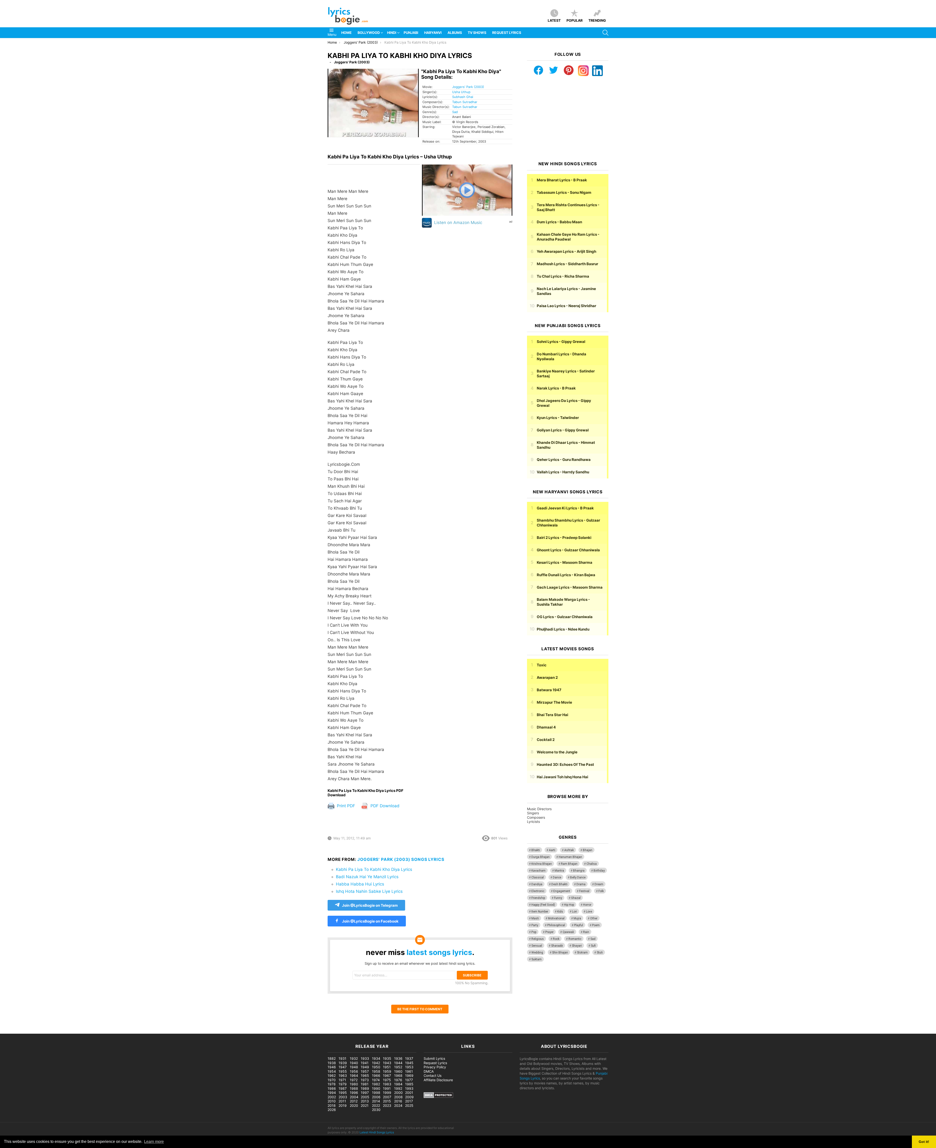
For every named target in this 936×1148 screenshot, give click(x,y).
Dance (557, 877)
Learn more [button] (154, 1141)
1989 (365, 1088)
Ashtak (569, 850)
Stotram (582, 952)
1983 (387, 1084)
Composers (536, 817)
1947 (343, 1067)
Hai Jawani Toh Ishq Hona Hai (562, 777)
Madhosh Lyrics (567, 264)
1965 (365, 1075)
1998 (376, 1092)
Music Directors (539, 809)
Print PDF (345, 805)
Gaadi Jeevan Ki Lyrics (565, 508)
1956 (354, 1071)
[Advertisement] (567, 118)
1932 (354, 1058)
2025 (409, 1105)
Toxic (541, 665)
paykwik (69, 1031)
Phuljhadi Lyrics (563, 629)
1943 (387, 1063)
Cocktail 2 (546, 739)
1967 (387, 1075)
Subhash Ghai (462, 97)
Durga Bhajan (540, 857)
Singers (533, 813)
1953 (409, 1067)
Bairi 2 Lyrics (564, 537)
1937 (409, 1058)
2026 (332, 1110)
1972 (354, 1080)
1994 (332, 1092)
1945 (409, 1063)
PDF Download (384, 805)
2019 (343, 1105)
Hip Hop (569, 904)
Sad (455, 112)
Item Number (539, 911)
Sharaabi (557, 945)
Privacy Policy (435, 1067)
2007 (387, 1097)
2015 (387, 1101)
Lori (574, 911)
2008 (398, 1097)
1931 (342, 1058)
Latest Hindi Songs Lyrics (377, 1132)
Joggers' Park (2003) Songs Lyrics (400, 859)
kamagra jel (86, 1031)
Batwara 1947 (549, 690)
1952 (398, 1067)
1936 (398, 1058)
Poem (596, 925)
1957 (365, 1071)
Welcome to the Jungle (557, 752)
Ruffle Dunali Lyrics (566, 575)
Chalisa (591, 864)
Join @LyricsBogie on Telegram (370, 905)
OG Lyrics (565, 616)
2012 (354, 1101)
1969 (409, 1075)
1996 (354, 1092)
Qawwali (568, 932)
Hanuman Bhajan (570, 857)
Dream (599, 884)
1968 (398, 1075)
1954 (332, 1071)
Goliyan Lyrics (563, 430)
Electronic (537, 891)
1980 (354, 1084)
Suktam (536, 959)
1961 (409, 1071)
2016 (398, 1101)
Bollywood (369, 32)
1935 (387, 1058)
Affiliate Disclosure (438, 1080)
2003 (343, 1097)
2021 (365, 1105)
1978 (332, 1084)
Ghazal (576, 898)
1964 (354, 1075)
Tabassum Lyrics (564, 192)
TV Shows (477, 32)
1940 (354, 1063)
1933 (365, 1058)
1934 (376, 1058)
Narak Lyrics (556, 388)
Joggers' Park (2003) (468, 87)
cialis (24, 1031)
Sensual (536, 945)
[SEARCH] (605, 33)
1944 (398, 1063)
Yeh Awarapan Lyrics (566, 251)
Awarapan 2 (547, 677)
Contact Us (432, 1075)
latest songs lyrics (439, 952)
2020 (354, 1105)
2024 (398, 1105)
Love (589, 911)
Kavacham (538, 870)
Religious (537, 939)
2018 (332, 1105)
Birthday (599, 870)
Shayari (577, 945)
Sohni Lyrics (561, 341)
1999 (387, 1092)
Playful (578, 925)
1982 (376, 1084)
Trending (597, 20)
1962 (332, 1075)
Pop (533, 932)
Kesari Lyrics (564, 562)
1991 (387, 1088)
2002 (332, 1097)
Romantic (574, 939)
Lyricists (533, 821)
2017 (409, 1101)
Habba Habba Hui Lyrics (360, 884)
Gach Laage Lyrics (570, 587)
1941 (365, 1063)
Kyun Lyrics (558, 417)
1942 (376, 1063)
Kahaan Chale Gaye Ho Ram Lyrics (568, 237)
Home (346, 32)
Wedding (537, 952)
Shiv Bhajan (560, 952)
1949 (365, 1067)
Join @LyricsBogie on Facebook (370, 921)
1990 (376, 1088)
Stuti (600, 952)
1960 (398, 1071)
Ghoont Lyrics (568, 550)
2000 (398, 1092)
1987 (343, 1088)
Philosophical (556, 925)
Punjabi (411, 32)
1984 (398, 1084)
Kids (560, 911)
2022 (376, 1105)
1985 (409, 1084)
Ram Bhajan (569, 864)
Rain (586, 932)
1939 (343, 1063)
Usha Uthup (461, 92)
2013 (365, 1101)
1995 (343, 1092)
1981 (365, 1084)
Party (534, 925)
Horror (587, 904)
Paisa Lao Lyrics (566, 305)
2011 (342, 1101)
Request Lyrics (506, 32)
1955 (343, 1071)
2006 (376, 1097)
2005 (365, 1097)
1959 (387, 1071)
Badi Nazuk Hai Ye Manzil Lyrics (367, 876)
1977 (409, 1080)
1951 (387, 1067)
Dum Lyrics (559, 222)
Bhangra (579, 870)
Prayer (549, 932)
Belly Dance (577, 877)
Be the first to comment (419, 1009)
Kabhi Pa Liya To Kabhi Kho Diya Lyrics (374, 869)
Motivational (556, 918)
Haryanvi (433, 32)
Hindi (391, 32)
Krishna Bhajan (541, 864)
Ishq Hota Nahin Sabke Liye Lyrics (369, 891)
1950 (376, 1067)
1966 (376, 1075)
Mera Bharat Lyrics (562, 180)
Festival (584, 891)
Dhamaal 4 (546, 727)
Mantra (559, 870)
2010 (332, 1101)
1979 (343, 1084)
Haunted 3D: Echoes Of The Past (565, 764)
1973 (365, 1080)
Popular (574, 20)
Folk (601, 891)
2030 (376, 1110)
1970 (332, 1080)
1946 (332, 1067)
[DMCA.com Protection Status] (438, 1097)
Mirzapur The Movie (554, 702)
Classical (537, 877)
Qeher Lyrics (564, 459)
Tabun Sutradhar (464, 102)
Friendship (538, 898)
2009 (409, 1097)
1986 (332, 1088)
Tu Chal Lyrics (563, 276)
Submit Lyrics (434, 1058)
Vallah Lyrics (563, 472)
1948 (354, 1067)
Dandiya (536, 884)
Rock (556, 939)
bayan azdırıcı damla (45, 1031)
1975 (387, 1080)
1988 (354, 1088)
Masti (535, 918)
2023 (387, 1105)
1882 (332, 1058)
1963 (343, 1075)
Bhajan (587, 850)
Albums (455, 32)
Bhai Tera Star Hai (552, 714)
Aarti (552, 850)
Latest (554, 20)
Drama (580, 884)
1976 (398, 1080)
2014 (376, 1101)
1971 (342, 1080)
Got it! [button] (924, 1142)
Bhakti (535, 850)
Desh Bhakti (559, 884)
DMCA (429, 1071)
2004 (354, 1097)
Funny (558, 898)
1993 (409, 1088)
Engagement (561, 891)
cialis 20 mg (9, 1031)
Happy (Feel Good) (543, 904)
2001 (409, 1092)
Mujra (577, 918)
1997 (365, 1092)
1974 (376, 1080)
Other (593, 918)
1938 (332, 1063)
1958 (376, 1071)
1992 (398, 1088)
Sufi (593, 945)
